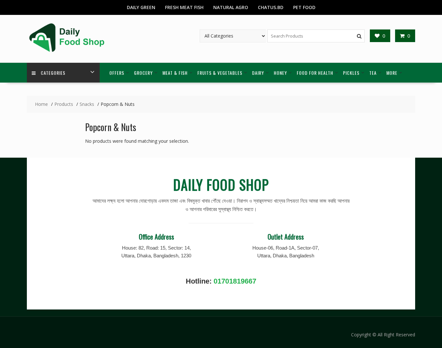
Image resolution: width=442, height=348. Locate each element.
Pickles (351, 72)
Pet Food (304, 7)
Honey (280, 72)
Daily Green (141, 7)
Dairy (258, 72)
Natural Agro (230, 7)
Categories (53, 72)
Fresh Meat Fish (184, 7)
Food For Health (315, 72)
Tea (373, 72)
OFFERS (116, 72)
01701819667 (235, 281)
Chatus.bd (270, 7)
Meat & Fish (175, 72)
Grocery (143, 72)
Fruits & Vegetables (219, 72)
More (391, 72)
